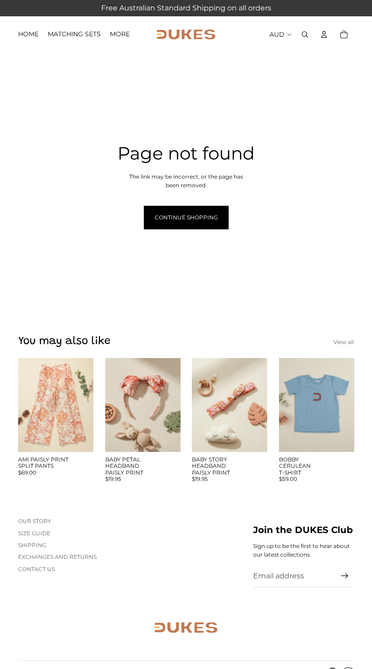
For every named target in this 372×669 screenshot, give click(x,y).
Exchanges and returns (57, 556)
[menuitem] (119, 34)
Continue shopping (186, 217)
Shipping (32, 545)
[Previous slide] (28, 405)
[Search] (305, 34)
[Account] (324, 34)
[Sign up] (345, 576)
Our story (34, 521)
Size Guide (34, 533)
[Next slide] (83, 405)
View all (343, 342)
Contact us (36, 569)
